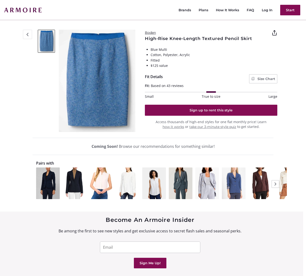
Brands (185, 10)
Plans (203, 10)
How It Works (227, 10)
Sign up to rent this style (211, 110)
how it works (173, 127)
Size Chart (266, 79)
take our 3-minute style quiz (212, 127)
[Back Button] (27, 34)
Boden (150, 32)
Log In (267, 10)
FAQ (250, 10)
